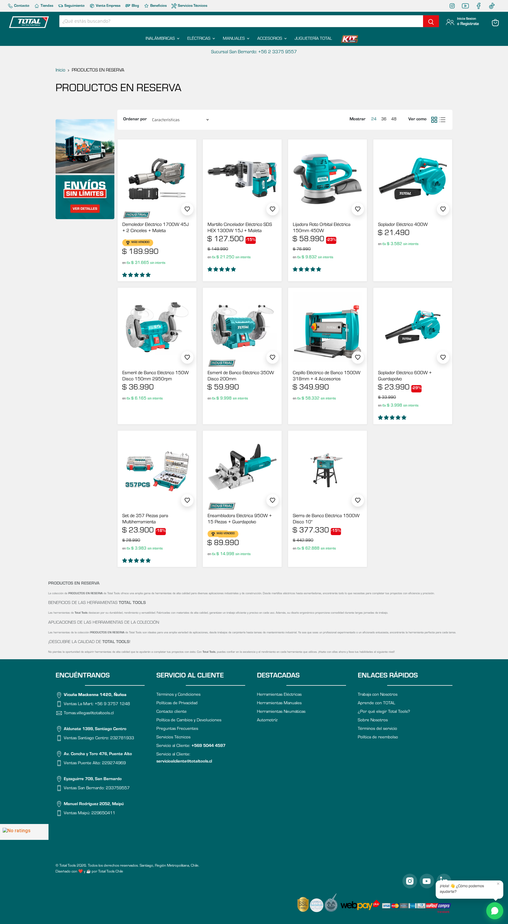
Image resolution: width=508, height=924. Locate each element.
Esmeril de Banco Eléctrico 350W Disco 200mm (241, 376)
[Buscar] (431, 21)
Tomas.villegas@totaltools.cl (89, 713)
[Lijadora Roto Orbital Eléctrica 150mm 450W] (327, 178)
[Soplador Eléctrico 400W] (412, 178)
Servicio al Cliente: (190, 746)
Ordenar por (135, 119)
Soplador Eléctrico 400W (403, 225)
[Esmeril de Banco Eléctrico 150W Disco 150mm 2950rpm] (157, 327)
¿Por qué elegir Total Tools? (384, 712)
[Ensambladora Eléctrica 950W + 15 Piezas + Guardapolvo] (242, 470)
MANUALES (234, 39)
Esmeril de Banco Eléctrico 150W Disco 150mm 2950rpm (155, 376)
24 (374, 120)
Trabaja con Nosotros (377, 695)
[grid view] (434, 120)
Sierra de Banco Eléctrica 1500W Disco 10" (326, 519)
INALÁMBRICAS (161, 39)
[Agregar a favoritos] (187, 209)
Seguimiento (74, 6)
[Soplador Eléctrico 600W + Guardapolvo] (412, 327)
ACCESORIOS (270, 39)
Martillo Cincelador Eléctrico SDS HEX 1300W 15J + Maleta (240, 228)
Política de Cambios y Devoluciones (188, 720)
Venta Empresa (108, 6)
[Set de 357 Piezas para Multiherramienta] (157, 470)
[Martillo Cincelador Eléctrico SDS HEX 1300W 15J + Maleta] (242, 178)
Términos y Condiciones (178, 695)
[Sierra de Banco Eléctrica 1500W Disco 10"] (327, 470)
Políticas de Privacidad (177, 703)
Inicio (60, 70)
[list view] (442, 120)
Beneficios (158, 6)
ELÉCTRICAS (199, 39)
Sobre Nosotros (373, 720)
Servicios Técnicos (192, 6)
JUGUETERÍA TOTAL (313, 39)
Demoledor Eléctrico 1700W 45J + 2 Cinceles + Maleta (155, 228)
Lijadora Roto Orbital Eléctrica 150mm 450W (321, 228)
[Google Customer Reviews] (24, 832)
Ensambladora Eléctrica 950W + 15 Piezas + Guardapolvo (240, 519)
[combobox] (241, 21)
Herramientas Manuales (279, 703)
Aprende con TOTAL (376, 703)
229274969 (114, 763)
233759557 (118, 788)
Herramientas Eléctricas (279, 695)
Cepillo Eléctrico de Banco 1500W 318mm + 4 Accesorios (326, 376)
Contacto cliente (171, 712)
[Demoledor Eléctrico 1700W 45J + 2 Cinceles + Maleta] (157, 178)
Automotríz (267, 720)
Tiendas (46, 6)
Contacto (21, 6)
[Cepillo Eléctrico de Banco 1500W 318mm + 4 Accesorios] (327, 327)
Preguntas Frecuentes (177, 729)
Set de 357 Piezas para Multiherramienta (145, 519)
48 (394, 120)
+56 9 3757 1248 (112, 704)
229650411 (103, 813)
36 (384, 120)
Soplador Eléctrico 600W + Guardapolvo (405, 376)
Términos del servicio (377, 729)
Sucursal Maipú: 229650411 (254, 52)
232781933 (122, 738)
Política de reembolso (378, 737)
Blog (135, 6)
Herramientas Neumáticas (281, 712)
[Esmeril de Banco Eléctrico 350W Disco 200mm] (242, 327)
